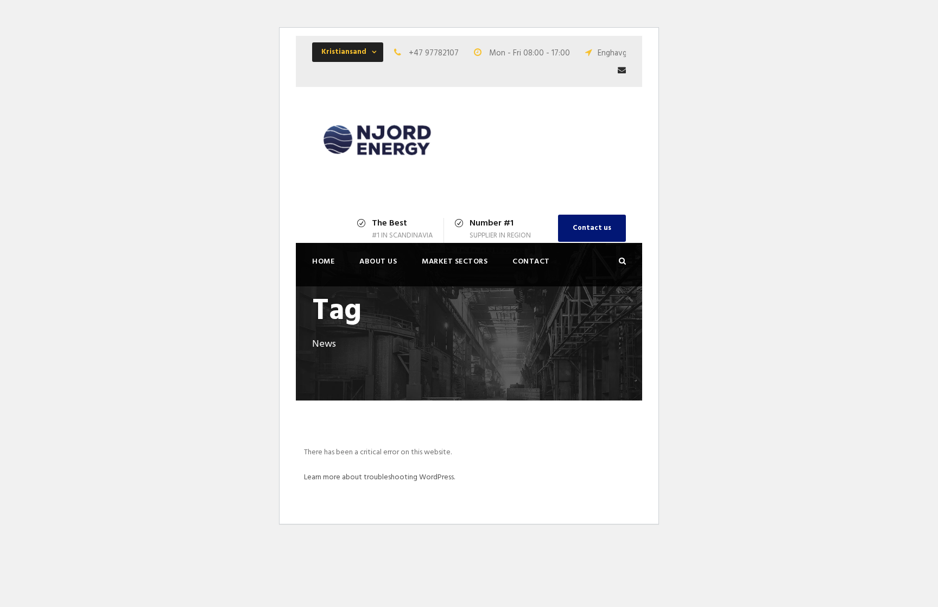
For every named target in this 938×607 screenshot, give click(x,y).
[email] (622, 70)
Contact (531, 261)
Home (323, 261)
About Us (378, 261)
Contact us (592, 228)
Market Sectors (454, 261)
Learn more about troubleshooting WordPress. (379, 477)
